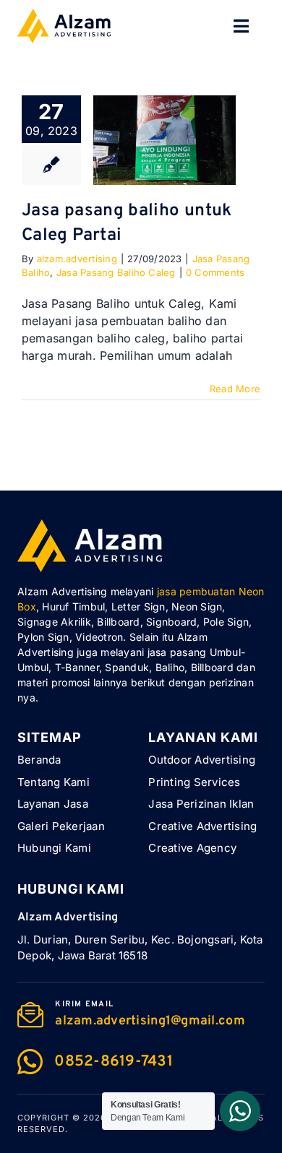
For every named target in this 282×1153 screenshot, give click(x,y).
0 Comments (215, 272)
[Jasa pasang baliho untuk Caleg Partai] (164, 140)
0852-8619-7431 (113, 1061)
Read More (235, 388)
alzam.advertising (77, 258)
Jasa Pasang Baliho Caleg (116, 272)
